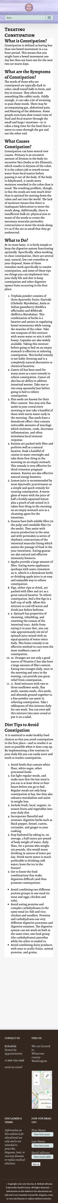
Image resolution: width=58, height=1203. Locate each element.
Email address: (41, 1153)
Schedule (10, 1046)
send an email (13, 1067)
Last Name (38, 1141)
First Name (39, 1130)
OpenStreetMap (45, 1099)
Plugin (48, 1107)
